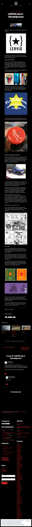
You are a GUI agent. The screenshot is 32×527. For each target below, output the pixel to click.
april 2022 (18, 462)
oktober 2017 (19, 515)
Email (2, 477)
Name (2, 474)
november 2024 (19, 446)
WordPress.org (4, 471)
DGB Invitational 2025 (20, 423)
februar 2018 (19, 510)
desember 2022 (19, 456)
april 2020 (18, 483)
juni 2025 (18, 443)
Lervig (17, 340)
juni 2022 (18, 461)
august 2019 (19, 491)
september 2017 (19, 516)
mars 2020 (19, 484)
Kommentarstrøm (5, 470)
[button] (9, 79)
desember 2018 (19, 499)
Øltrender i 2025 (5, 435)
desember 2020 (19, 476)
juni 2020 (18, 480)
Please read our (7, 481)
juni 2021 (18, 470)
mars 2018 (18, 509)
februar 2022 (19, 463)
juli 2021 (18, 469)
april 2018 (18, 508)
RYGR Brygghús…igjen (5, 330)
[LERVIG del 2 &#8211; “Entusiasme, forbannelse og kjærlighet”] (16, 327)
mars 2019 (18, 495)
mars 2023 (18, 453)
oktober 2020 (19, 478)
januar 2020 (19, 486)
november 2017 (19, 514)
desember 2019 (19, 487)
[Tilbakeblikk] (26, 327)
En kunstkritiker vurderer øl (21, 436)
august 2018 (19, 503)
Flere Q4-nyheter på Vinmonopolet (8, 452)
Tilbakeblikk (24, 330)
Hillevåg (12, 340)
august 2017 (19, 517)
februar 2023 (19, 454)
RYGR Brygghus (17, 341)
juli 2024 (18, 448)
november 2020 (19, 477)
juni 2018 (18, 506)
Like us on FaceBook (5, 459)
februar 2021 (19, 473)
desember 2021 (19, 464)
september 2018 (19, 502)
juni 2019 (18, 492)
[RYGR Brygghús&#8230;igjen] (6, 327)
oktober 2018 (19, 501)
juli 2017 (18, 518)
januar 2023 (19, 455)
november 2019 (19, 488)
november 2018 (19, 500)
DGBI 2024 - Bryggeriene (7, 429)
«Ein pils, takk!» (19, 430)
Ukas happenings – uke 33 (7, 454)
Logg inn (3, 468)
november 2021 (19, 465)
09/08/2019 (13, 19)
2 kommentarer (19, 19)
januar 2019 (19, 498)
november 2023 (19, 450)
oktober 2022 (19, 457)
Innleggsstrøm (4, 469)
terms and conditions (10, 481)
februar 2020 (19, 485)
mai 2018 (18, 507)
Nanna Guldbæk (12, 341)
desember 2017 (19, 513)
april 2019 (18, 494)
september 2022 (19, 458)
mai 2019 (18, 493)
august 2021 (19, 468)
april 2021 (18, 472)
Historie (15, 340)
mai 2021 (18, 471)
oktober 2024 (19, 447)
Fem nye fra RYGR (5, 450)
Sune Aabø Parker (22, 341)
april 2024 (18, 449)
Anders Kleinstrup (8, 340)
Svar (6, 384)
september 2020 (19, 479)
